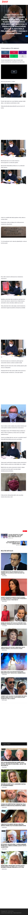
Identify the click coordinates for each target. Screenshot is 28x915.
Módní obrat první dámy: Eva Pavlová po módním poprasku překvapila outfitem (12, 866)
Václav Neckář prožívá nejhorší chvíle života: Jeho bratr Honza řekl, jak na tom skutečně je (13, 764)
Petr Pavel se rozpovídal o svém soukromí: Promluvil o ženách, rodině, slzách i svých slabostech (13, 846)
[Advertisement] (14, 124)
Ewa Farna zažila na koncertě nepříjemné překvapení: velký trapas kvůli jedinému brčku (13, 672)
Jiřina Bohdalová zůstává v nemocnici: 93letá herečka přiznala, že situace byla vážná (13, 648)
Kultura (3, 749)
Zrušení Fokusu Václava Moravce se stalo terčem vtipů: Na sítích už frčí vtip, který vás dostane (12, 573)
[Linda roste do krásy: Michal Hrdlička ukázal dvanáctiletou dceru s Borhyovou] (14, 816)
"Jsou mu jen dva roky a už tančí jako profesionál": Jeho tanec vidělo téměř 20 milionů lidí (15, 536)
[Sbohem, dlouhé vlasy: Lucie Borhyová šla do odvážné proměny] (14, 776)
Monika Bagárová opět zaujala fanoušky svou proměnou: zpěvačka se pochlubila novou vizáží (13, 623)
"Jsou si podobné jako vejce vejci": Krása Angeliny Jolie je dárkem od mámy (13, 543)
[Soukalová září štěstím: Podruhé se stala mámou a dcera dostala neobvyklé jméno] (14, 796)
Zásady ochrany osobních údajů (7, 912)
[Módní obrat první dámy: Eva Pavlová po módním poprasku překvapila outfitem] (14, 857)
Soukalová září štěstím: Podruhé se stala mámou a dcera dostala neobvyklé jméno (13, 804)
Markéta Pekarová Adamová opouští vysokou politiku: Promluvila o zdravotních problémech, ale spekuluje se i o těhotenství (14, 598)
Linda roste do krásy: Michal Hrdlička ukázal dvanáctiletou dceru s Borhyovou (13, 825)
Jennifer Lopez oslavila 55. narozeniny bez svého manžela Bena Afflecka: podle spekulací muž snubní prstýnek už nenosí (14, 697)
